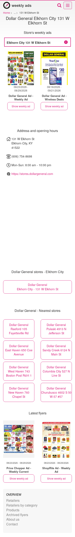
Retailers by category (22, 505)
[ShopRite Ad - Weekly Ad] (56, 439)
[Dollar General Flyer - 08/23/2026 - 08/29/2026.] (20, 68)
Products (12, 510)
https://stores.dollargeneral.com (32, 174)
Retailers (13, 500)
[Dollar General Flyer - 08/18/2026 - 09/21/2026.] (54, 68)
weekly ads (21, 5)
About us (12, 519)
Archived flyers (17, 514)
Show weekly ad (21, 106)
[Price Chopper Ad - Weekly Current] (18, 439)
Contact (12, 524)
